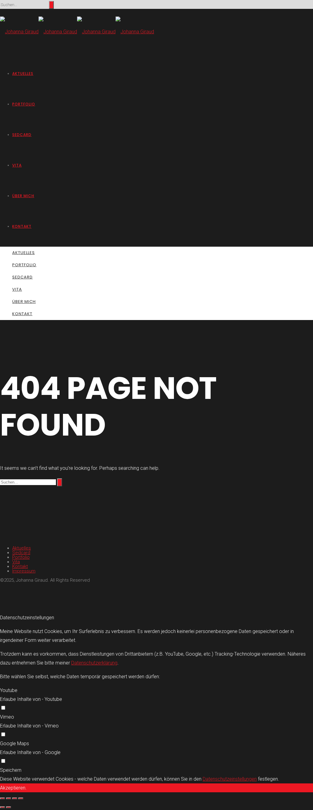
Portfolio (23, 104)
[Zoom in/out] (20, 798)
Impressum (23, 571)
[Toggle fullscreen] (14, 798)
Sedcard (21, 134)
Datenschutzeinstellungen (230, 779)
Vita (17, 165)
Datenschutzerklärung (94, 663)
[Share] (8, 798)
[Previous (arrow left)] (2, 807)
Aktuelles (22, 73)
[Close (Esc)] (2, 798)
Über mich (23, 195)
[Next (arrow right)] (8, 807)
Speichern (10, 770)
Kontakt (21, 226)
